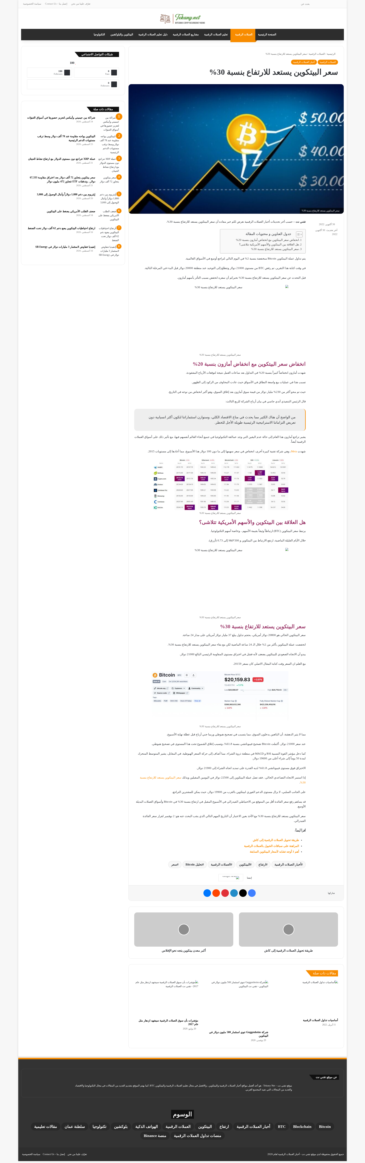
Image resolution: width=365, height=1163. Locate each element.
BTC (282, 1126)
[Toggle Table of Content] (297, 234)
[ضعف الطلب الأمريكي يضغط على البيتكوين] (108, 216)
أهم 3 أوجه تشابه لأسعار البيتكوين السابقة (274, 851)
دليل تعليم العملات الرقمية (152, 34)
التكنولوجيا (99, 34)
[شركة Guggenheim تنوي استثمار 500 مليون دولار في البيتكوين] (236, 1004)
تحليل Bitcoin (194, 864)
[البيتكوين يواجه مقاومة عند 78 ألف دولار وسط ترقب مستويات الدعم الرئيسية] (108, 144)
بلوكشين (121, 1126)
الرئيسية (331, 53)
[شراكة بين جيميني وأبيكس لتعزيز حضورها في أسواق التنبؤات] (108, 124)
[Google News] (230, 877)
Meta (294, 451)
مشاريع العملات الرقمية (186, 34)
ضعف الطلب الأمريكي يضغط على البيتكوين (71, 211)
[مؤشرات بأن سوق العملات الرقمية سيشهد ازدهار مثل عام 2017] (166, 998)
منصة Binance (155, 1136)
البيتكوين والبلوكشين (121, 34)
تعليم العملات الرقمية (216, 34)
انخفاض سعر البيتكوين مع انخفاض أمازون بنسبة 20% (267, 239)
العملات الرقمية (243, 34)
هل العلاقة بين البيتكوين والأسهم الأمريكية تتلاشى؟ (269, 244)
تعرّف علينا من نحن (80, 3)
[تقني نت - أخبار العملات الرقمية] (182, 18)
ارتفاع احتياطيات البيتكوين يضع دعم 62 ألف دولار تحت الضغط (61, 228)
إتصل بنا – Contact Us (56, 3)
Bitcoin (325, 1126)
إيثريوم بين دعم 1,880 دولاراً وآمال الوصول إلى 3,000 (66, 194)
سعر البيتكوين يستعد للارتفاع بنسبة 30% (275, 249)
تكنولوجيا (99, 1126)
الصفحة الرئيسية (267, 34)
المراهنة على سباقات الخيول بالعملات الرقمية (271, 845)
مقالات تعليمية (45, 1126)
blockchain (302, 1126)
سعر (174, 864)
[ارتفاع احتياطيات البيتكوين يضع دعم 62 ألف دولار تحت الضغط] (108, 234)
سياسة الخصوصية (32, 3)
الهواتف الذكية (146, 1126)
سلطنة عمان (75, 1126)
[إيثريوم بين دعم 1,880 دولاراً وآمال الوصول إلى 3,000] (108, 199)
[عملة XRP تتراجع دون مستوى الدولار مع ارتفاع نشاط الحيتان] (108, 165)
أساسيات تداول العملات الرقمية (320, 1020)
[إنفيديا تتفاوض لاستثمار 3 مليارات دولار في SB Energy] (108, 252)
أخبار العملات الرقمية (304, 62)
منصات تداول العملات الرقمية (197, 1136)
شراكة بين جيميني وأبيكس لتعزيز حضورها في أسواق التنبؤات (61, 117)
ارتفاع (262, 864)
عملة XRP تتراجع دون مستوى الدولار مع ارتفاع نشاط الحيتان (61, 158)
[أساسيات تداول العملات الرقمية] (306, 998)
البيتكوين (244, 864)
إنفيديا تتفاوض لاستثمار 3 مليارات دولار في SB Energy (65, 246)
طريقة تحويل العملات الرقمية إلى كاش (276, 840)
